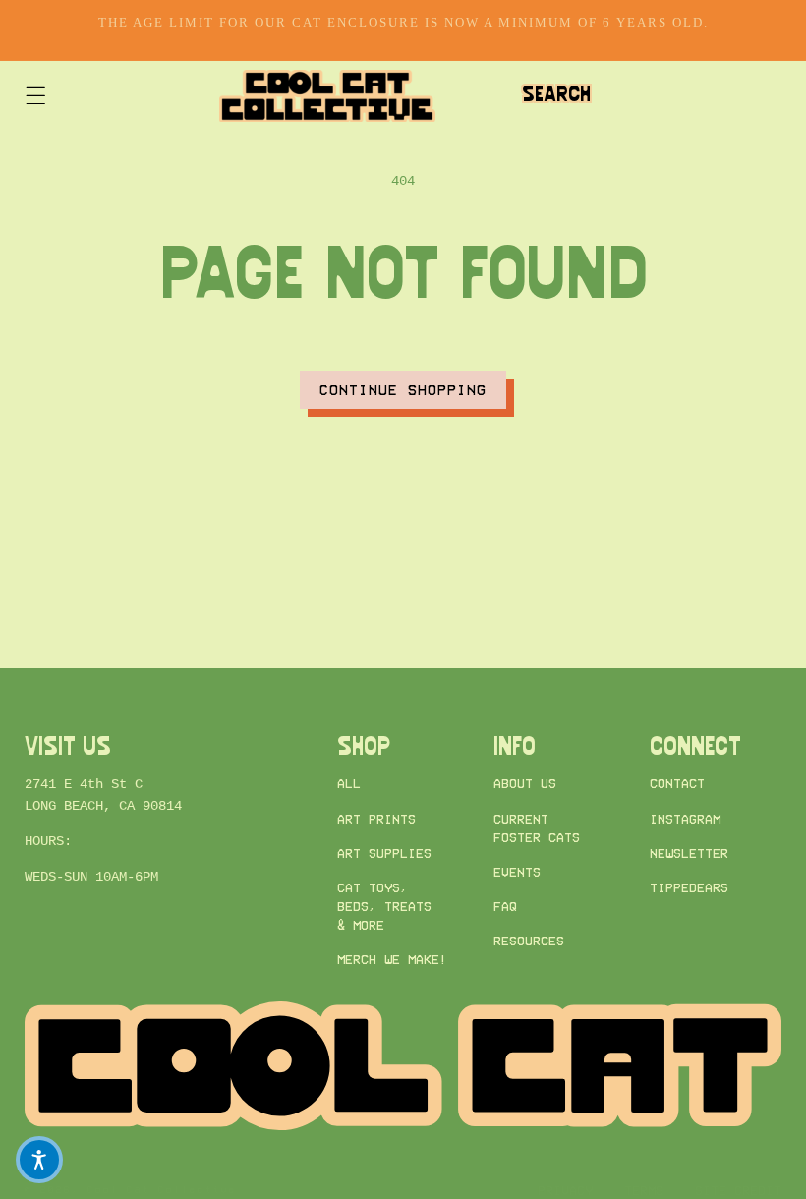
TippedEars (689, 888)
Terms (643, 1190)
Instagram (685, 819)
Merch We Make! (392, 959)
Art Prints (376, 819)
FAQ (505, 906)
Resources (528, 941)
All (349, 783)
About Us (524, 783)
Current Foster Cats (536, 828)
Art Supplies (384, 853)
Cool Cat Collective (162, 1190)
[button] (35, 96)
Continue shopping (403, 389)
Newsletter (689, 853)
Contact (677, 783)
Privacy (565, 1190)
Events (517, 872)
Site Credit (738, 1190)
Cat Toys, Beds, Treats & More (384, 907)
